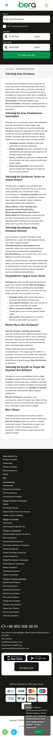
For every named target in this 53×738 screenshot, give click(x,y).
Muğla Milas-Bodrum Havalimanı (15, 560)
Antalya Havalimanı (10, 556)
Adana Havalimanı (10, 567)
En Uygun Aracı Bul (26, 55)
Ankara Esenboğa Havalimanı (14, 553)
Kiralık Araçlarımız (10, 471)
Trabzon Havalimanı (11, 575)
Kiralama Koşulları (10, 459)
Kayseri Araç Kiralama (11, 582)
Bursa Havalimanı (10, 538)
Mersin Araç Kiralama (11, 612)
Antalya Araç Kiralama (11, 601)
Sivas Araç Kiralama (10, 616)
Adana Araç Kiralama (11, 608)
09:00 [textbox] (37, 37)
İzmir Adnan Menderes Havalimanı (16, 545)
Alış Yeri (5, 14)
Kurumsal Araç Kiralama (12, 497)
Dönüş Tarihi (7, 42)
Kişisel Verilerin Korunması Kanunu (16, 512)
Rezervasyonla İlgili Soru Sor (14, 527)
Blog (4, 478)
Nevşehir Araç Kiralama (12, 605)
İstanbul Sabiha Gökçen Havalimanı (17, 534)
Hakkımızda (7, 463)
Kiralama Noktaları (10, 467)
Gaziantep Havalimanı (11, 571)
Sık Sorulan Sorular (10, 508)
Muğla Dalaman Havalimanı (14, 564)
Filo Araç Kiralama (10, 493)
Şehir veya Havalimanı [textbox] (14, 19)
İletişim (5, 474)
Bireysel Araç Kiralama (11, 489)
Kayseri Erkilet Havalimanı (13, 541)
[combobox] (26, 19)
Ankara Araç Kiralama (11, 593)
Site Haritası (7, 523)
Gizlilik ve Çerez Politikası (13, 515)
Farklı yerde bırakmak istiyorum (17, 26)
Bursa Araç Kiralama (11, 597)
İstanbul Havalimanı (10, 549)
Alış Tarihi (6, 31)
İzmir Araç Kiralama (10, 586)
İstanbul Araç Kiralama (11, 590)
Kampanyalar (8, 485)
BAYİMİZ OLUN (26, 668)
